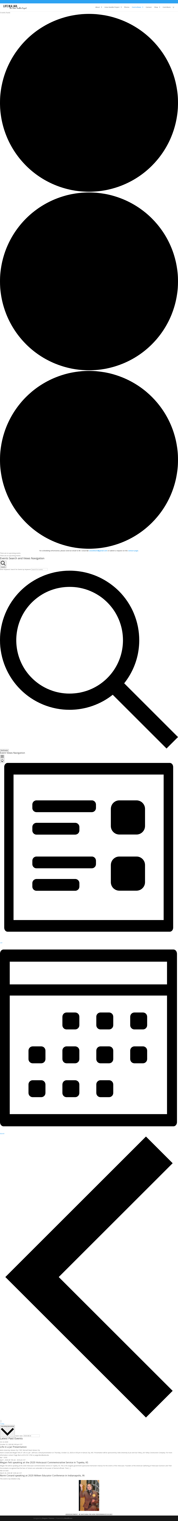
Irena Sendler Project (112, 7)
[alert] (89, 553)
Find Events (4, 750)
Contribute (167, 7)
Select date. (19, 1436)
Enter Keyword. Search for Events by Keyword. (15, 569)
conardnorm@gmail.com (98, 551)
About (97, 7)
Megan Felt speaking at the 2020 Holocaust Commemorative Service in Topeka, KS (44, 1462)
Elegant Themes (48, 1518)
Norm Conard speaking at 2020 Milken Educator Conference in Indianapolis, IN (42, 1475)
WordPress (68, 1518)
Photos (126, 7)
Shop (156, 7)
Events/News (136, 7)
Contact (149, 7)
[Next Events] (1, 1421)
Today (2, 1424)
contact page (133, 551)
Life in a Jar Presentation (13, 1446)
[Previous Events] (89, 1419)
